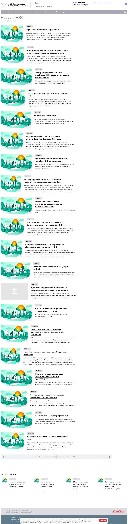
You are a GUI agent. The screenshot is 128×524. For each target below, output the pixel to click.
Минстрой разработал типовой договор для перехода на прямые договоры (47, 331)
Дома (37, 3)
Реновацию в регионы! (45, 116)
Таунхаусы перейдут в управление (42, 30)
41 (67, 457)
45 (77, 457)
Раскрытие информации (45, 7)
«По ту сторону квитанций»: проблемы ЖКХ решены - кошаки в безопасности (52, 75)
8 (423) (79, 3)
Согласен (103, 520)
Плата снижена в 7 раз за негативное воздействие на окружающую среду (48, 204)
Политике (72, 522)
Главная (3, 20)
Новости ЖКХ (10, 474)
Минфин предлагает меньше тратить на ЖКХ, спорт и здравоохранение (49, 376)
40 (64, 457)
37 (53, 457)
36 (50, 457)
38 (56, 457)
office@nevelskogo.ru (80, 5)
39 (60, 457)
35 (46, 457)
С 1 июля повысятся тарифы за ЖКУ (52, 416)
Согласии (79, 522)
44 (74, 457)
